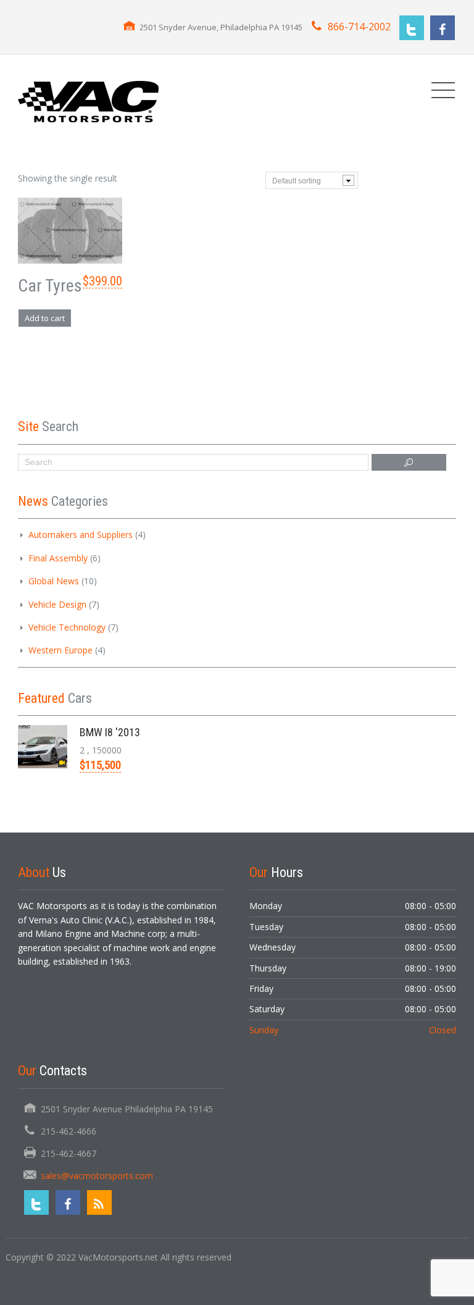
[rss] (99, 1202)
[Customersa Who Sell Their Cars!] (88, 100)
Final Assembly (58, 558)
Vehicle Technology (67, 627)
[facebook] (442, 27)
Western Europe (60, 650)
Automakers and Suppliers (80, 534)
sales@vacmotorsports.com (97, 1175)
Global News (53, 581)
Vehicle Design (57, 604)
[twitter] (411, 27)
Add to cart (45, 318)
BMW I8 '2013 (110, 732)
